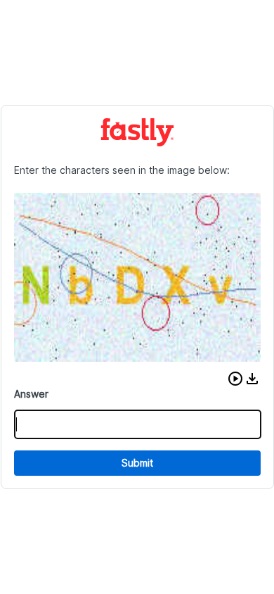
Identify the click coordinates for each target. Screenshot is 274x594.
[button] (235, 378)
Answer (31, 394)
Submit (137, 463)
